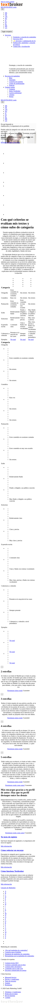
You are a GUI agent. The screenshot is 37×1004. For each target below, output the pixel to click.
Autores (7, 983)
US (6, 28)
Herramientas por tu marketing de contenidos (19, 956)
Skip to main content (7, 2)
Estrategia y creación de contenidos (24, 37)
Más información (6, 846)
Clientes (11, 95)
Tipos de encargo (10, 981)
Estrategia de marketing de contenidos (17, 954)
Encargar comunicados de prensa (15, 970)
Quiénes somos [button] (10, 87)
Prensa (11, 96)
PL (6, 24)
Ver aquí (13, 339)
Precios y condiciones (12, 979)
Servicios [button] (8, 35)
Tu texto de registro (9, 837)
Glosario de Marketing (8, 888)
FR (6, 15)
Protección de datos (11, 994)
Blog (10, 78)
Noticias (11, 85)
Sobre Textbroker (14, 91)
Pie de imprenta (10, 996)
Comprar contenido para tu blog (15, 965)
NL (6, 18)
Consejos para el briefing (13, 952)
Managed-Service (10, 977)
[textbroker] (12, 5)
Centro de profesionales (16, 83)
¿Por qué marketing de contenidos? (16, 950)
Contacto (12, 89)
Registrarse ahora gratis (15, 690)
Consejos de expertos (16, 82)
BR (6, 26)
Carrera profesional (15, 93)
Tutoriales (12, 80)
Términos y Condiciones (13, 992)
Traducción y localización (21, 46)
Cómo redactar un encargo (12, 850)
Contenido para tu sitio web (14, 968)
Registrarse (8, 985)
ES (2, 9)
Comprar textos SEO (11, 963)
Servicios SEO (18, 39)
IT (5, 20)
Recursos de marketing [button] (12, 76)
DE (6, 13)
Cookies (7, 997)
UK (6, 17)
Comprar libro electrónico (13, 967)
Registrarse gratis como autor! (10, 142)
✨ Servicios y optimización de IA (24, 41)
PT (6, 22)
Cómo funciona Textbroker (12, 871)
